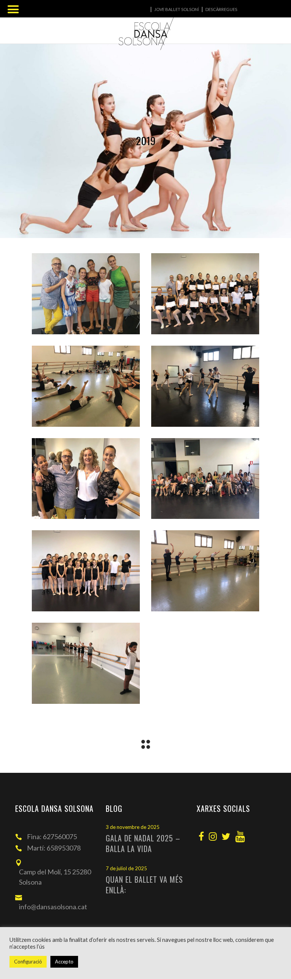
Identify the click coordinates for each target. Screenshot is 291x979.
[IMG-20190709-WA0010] (86, 663)
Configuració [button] (28, 962)
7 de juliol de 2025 (126, 868)
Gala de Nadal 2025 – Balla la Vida (143, 843)
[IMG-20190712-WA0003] (86, 570)
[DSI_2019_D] (205, 386)
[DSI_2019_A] (86, 293)
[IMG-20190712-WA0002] (205, 478)
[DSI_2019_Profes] (86, 478)
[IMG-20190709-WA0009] (205, 570)
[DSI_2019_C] (86, 386)
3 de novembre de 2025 (133, 827)
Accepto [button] (64, 962)
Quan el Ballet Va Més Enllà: (144, 885)
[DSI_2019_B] (205, 293)
